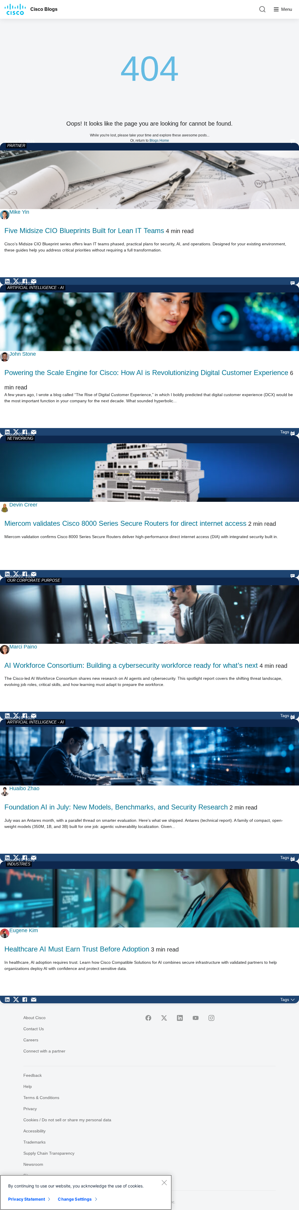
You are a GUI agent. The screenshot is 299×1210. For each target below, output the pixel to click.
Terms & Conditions (41, 1097)
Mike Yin (19, 212)
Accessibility (34, 1131)
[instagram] (211, 1018)
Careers (30, 1040)
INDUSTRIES (18, 864)
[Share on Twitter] (17, 281)
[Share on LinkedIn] (8, 281)
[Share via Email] (35, 281)
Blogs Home (159, 140)
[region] (86, 1192)
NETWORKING (20, 438)
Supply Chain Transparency (48, 1153)
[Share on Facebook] (26, 281)
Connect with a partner (44, 1051)
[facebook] (148, 1018)
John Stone (22, 354)
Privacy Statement (26, 1199)
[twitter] (164, 1018)
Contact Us (33, 1028)
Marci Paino (23, 647)
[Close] (164, 1182)
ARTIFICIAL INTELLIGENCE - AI (35, 288)
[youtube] (196, 1018)
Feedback (32, 1075)
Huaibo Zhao (24, 788)
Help (27, 1086)
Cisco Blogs (44, 9)
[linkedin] (180, 1018)
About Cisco (34, 1017)
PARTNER (16, 146)
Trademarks (34, 1142)
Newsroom (33, 1164)
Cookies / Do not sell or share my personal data (67, 1119)
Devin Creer (23, 505)
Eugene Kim (23, 930)
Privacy (30, 1108)
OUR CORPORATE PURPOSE (33, 580)
